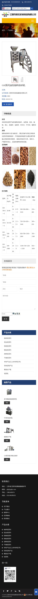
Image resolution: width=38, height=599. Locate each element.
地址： (4, 486)
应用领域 (7, 515)
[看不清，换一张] (16, 314)
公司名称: (5, 93)
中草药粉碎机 (8, 418)
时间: (4, 99)
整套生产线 (7, 369)
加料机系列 (7, 354)
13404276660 (8, 5)
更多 (7, 403)
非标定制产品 (8, 365)
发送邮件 (7, 104)
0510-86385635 (11, 495)
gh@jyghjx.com (11, 489)
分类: (3, 90)
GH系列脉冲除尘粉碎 (10, 455)
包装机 (6, 373)
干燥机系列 (7, 358)
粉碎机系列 (7, 338)
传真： (4, 495)
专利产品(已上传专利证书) (12, 362)
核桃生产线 (7, 437)
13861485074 (28, 2)
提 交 (5, 319)
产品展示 (10, 30)
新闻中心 (7, 512)
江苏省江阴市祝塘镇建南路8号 (16, 486)
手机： (4, 492)
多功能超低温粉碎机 (10, 399)
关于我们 (7, 506)
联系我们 (5, 481)
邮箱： (4, 489)
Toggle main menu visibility (32, 20)
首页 (3, 30)
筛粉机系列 (7, 346)
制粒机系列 (7, 350)
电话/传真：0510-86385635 (12, 2)
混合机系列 (7, 342)
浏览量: (4, 96)
